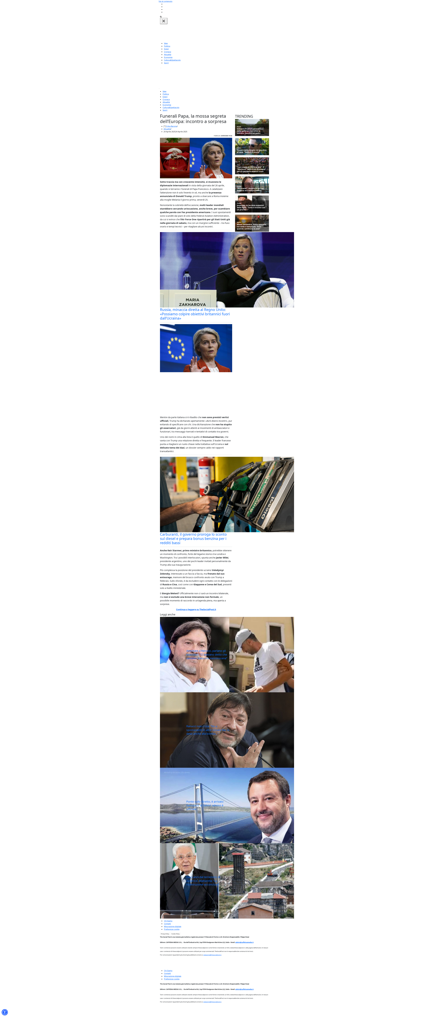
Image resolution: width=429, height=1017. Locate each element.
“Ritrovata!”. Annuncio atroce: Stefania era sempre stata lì (250, 189)
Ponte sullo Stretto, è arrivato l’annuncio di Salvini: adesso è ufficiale (205, 805)
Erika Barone (171, 126)
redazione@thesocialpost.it (212, 955)
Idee (166, 43)
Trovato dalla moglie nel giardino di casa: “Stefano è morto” (251, 151)
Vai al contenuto (165, 1)
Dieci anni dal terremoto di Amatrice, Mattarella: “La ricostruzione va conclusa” (203, 880)
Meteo (239, 222)
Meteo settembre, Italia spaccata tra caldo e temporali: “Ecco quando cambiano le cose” (251, 226)
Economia (168, 57)
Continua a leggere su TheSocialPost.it (196, 609)
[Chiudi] (163, 21)
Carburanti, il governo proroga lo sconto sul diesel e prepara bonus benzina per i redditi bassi (193, 538)
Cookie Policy (175, 934)
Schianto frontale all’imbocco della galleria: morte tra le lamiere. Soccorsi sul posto (250, 131)
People (239, 203)
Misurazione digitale (172, 926)
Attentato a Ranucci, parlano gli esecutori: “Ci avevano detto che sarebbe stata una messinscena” (206, 654)
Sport (166, 63)
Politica (167, 46)
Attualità (167, 54)
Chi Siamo (168, 921)
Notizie (239, 126)
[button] (4, 1012)
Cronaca (167, 52)
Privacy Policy (165, 934)
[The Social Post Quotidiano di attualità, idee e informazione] (225, 33)
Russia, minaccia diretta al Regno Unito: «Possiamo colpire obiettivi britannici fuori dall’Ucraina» (195, 314)
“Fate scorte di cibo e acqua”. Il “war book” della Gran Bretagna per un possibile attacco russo (251, 169)
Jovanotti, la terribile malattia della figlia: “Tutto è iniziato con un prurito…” (251, 207)
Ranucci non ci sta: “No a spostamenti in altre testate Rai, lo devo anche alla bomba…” (207, 729)
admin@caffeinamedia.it (244, 942)
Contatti (167, 923)
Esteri (166, 49)
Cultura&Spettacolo (172, 60)
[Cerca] (161, 16)
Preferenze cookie (171, 929)
